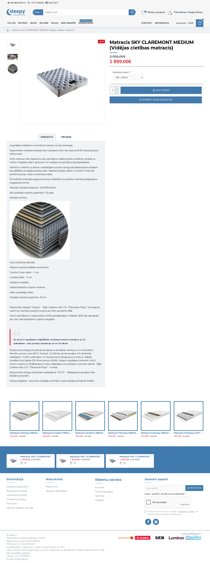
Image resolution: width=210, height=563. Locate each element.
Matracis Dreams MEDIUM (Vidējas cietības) (90, 433)
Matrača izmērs (121, 72)
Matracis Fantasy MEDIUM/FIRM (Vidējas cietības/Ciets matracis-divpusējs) (155, 433)
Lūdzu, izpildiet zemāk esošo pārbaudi (164, 493)
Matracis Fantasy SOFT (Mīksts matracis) (188, 433)
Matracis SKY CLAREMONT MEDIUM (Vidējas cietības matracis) (37, 456)
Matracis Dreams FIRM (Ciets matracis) (57, 433)
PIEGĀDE (66, 137)
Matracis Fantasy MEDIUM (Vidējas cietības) (123, 433)
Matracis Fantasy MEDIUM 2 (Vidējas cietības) (24, 433)
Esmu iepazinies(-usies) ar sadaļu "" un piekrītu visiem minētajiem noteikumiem (172, 513)
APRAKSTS (47, 137)
